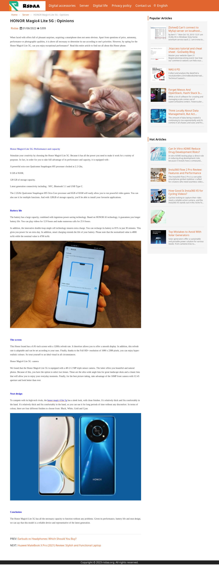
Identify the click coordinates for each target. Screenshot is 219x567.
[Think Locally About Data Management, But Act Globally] (158, 116)
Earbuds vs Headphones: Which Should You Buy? (47, 539)
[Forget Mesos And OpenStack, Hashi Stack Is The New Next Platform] (158, 95)
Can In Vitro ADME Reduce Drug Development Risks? (184, 150)
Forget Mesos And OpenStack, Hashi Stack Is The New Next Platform (184, 91)
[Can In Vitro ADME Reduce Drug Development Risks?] (158, 154)
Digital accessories (62, 5)
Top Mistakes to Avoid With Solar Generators (184, 233)
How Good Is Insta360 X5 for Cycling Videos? (185, 192)
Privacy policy (121, 5)
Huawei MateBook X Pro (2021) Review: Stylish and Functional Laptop (59, 545)
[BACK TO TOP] (214, 562)
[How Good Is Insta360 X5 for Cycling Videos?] (158, 196)
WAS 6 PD (174, 69)
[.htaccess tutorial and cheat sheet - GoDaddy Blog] (158, 54)
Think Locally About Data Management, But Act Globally (183, 112)
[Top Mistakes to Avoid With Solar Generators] (158, 237)
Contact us (143, 5)
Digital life (100, 5)
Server (84, 5)
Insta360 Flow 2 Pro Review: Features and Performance (185, 171)
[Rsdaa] (27, 6)
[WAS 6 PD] (158, 75)
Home (14, 14)
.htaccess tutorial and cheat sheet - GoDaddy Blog (185, 50)
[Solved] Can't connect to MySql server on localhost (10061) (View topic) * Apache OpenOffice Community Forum (186, 29)
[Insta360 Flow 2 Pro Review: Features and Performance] (158, 175)
